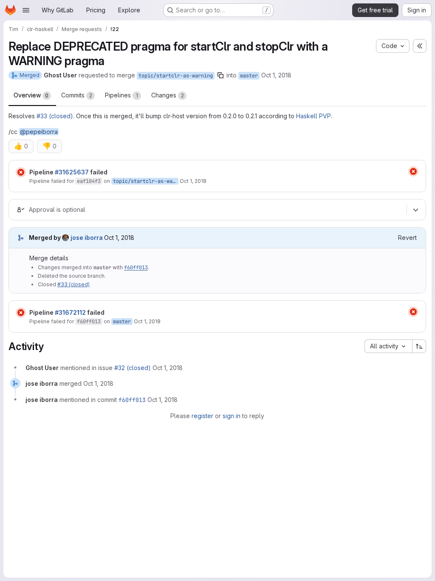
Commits (76, 95)
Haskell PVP (313, 116)
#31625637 (72, 172)
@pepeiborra (39, 131)
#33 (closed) (55, 116)
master (249, 75)
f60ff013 (136, 267)
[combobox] (388, 346)
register (202, 415)
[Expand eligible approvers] (415, 210)
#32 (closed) (132, 367)
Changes (167, 95)
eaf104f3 (89, 181)
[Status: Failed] (21, 172)
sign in (231, 415)
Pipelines (121, 95)
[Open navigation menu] (26, 10)
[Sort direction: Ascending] (419, 346)
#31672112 (70, 312)
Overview (31, 95)
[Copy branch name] (220, 75)
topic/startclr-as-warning (175, 75)
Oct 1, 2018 (276, 75)
